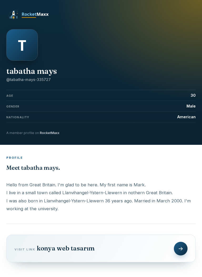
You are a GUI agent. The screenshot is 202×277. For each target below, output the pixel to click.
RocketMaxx (49, 133)
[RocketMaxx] (31, 19)
